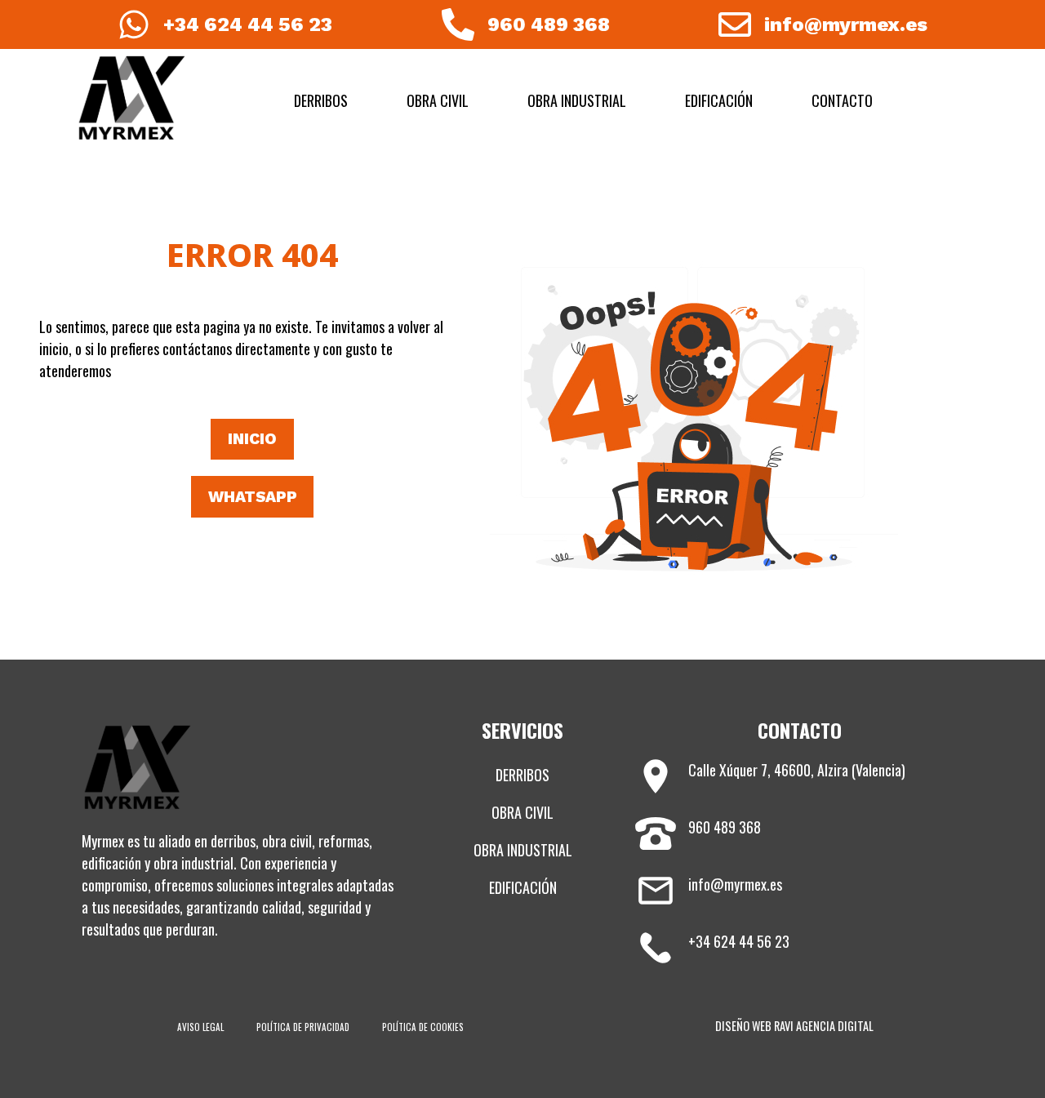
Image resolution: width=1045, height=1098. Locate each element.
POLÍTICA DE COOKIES (423, 1027)
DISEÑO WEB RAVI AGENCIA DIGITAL (794, 1025)
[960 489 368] (458, 24)
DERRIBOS (321, 100)
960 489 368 (548, 24)
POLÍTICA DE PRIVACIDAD (302, 1027)
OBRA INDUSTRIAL (576, 100)
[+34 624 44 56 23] (134, 24)
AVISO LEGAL (200, 1027)
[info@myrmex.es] (734, 24)
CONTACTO (842, 100)
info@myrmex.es (845, 24)
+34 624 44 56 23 (247, 24)
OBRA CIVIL (438, 100)
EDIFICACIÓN (719, 100)
